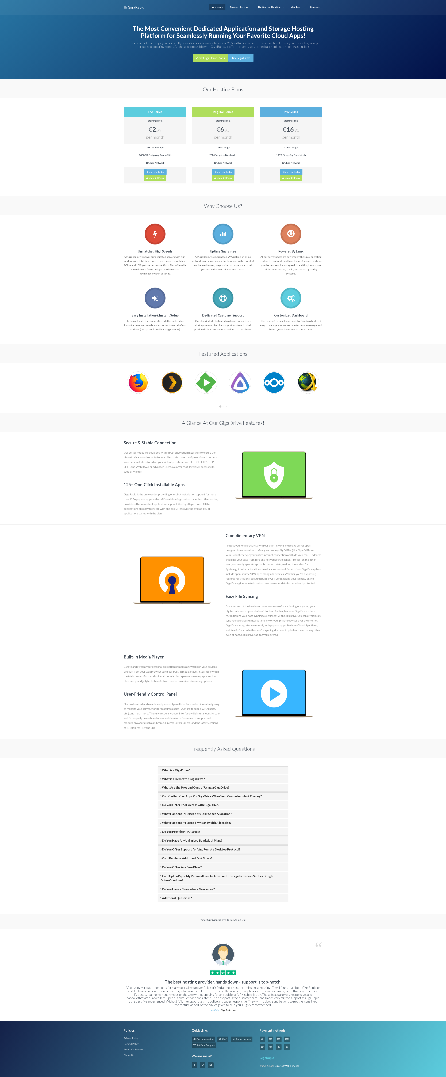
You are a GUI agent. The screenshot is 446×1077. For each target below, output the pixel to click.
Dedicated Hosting (269, 6)
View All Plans (156, 178)
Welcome (217, 6)
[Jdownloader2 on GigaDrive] (308, 382)
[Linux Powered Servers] (290, 234)
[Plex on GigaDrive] (172, 382)
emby (133, 681)
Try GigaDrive (241, 58)
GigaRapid (267, 1058)
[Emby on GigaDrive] (206, 382)
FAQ (224, 1039)
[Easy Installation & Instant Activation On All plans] (155, 298)
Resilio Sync (237, 630)
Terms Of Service (133, 1049)
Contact (315, 6)
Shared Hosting (239, 6)
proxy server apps (300, 545)
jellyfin (146, 681)
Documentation (205, 1039)
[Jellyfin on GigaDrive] (240, 382)
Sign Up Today (156, 171)
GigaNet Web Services (287, 1065)
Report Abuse (243, 1039)
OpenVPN (304, 550)
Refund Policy (131, 1043)
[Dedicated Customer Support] (223, 298)
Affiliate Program (205, 1045)
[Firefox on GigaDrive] (138, 382)
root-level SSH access (196, 466)
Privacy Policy (131, 1038)
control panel (172, 704)
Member (295, 6)
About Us (129, 1054)
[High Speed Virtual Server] (155, 234)
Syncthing (311, 625)
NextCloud (298, 625)
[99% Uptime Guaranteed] (223, 234)
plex (126, 681)
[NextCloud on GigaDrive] (274, 382)
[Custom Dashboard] (290, 298)
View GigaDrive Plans (210, 58)
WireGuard (232, 554)
